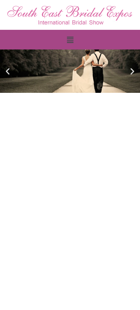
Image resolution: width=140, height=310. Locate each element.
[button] (70, 39)
